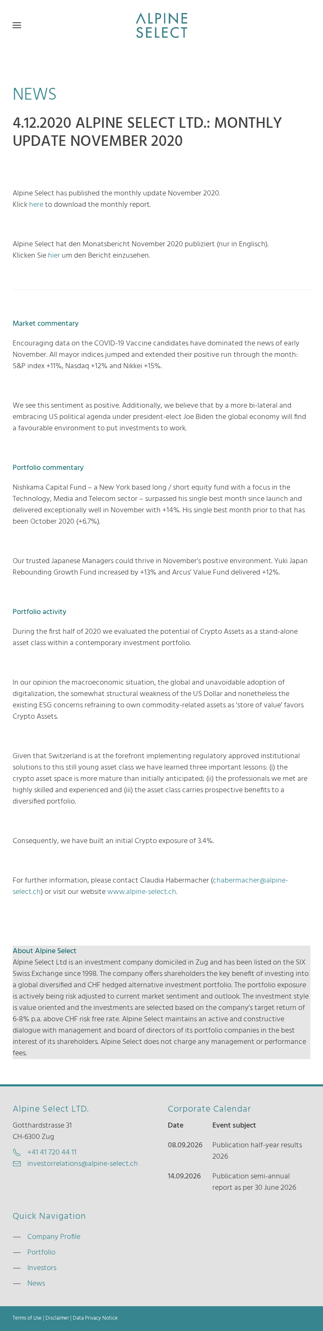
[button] (17, 25)
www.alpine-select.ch (141, 892)
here (37, 205)
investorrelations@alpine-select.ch (82, 1164)
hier (55, 256)
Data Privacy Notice (95, 1318)
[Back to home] (161, 25)
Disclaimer (57, 1318)
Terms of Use (27, 1318)
